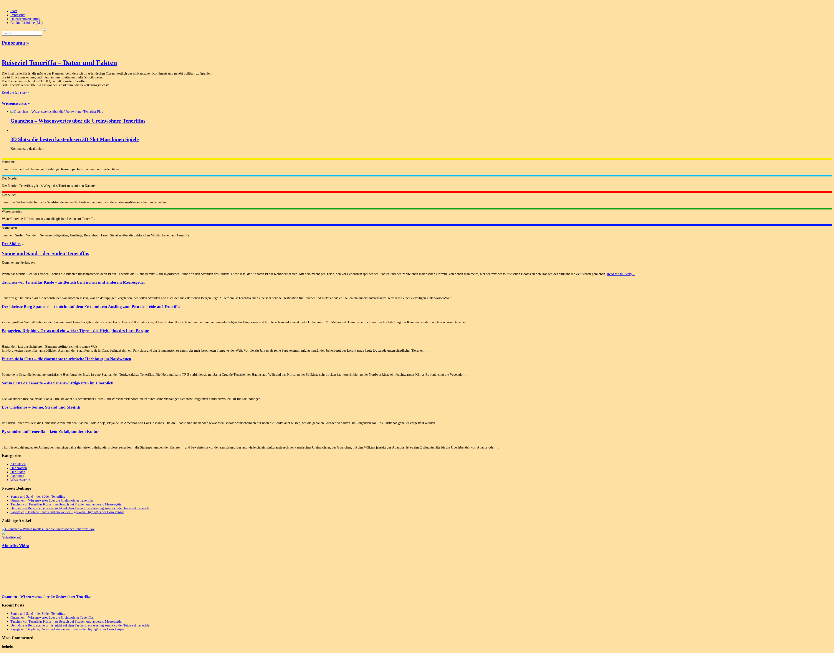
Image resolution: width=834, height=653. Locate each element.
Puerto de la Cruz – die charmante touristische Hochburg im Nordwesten (66, 359)
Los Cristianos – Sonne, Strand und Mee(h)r (41, 407)
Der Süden (11, 243)
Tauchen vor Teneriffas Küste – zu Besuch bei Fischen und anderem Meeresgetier (73, 282)
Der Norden (18, 468)
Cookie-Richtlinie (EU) (26, 23)
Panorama (17, 476)
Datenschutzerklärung (25, 19)
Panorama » (15, 43)
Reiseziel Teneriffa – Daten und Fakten (59, 62)
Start (13, 11)
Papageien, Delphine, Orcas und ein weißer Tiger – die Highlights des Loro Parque (75, 330)
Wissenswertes (20, 480)
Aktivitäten (18, 464)
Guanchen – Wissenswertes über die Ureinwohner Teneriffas (77, 121)
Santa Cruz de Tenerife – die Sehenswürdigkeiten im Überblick (57, 383)
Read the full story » (16, 92)
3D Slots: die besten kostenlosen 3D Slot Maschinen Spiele (74, 139)
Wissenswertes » (16, 103)
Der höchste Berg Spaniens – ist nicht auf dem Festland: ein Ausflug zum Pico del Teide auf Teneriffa (91, 306)
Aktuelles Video (15, 545)
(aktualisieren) (11, 537)
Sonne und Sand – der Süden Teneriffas (45, 253)
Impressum (17, 15)
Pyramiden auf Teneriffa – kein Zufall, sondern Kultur (50, 431)
